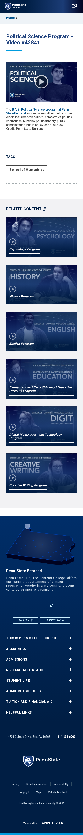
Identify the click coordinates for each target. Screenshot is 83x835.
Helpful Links (19, 712)
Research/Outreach (24, 670)
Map (38, 792)
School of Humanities (26, 170)
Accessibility (61, 784)
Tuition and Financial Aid (29, 702)
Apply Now (55, 620)
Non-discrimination (36, 784)
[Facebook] (21, 605)
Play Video (41, 82)
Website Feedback (58, 792)
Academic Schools (23, 691)
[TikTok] (51, 605)
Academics (16, 649)
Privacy (15, 784)
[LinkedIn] (41, 605)
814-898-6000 (66, 736)
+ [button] (70, 638)
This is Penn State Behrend (31, 638)
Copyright (24, 792)
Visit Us (25, 620)
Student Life (18, 680)
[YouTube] (61, 605)
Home (10, 18)
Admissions (16, 659)
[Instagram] (31, 605)
